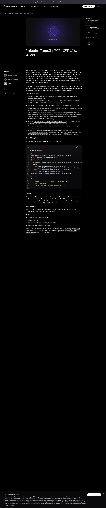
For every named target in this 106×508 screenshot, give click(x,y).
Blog (5, 13)
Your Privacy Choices (80, 503)
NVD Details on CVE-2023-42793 (39, 225)
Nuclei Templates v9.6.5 (71, 78)
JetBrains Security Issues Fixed (38, 217)
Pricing (45, 6)
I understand (94, 495)
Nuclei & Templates (92, 22)
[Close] (104, 494)
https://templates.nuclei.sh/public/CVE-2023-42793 (43, 141)
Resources (54, 6)
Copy (80, 147)
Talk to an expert (88, 6)
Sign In (99, 6)
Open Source (35, 6)
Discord (77, 229)
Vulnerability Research (93, 20)
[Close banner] (104, 2)
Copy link (90, 44)
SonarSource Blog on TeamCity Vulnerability (42, 223)
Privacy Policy (59, 503)
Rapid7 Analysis (33, 220)
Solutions (23, 6)
